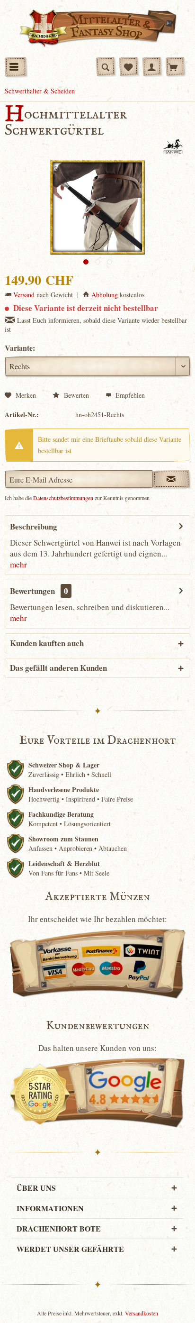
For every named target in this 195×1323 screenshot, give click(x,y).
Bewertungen (32, 591)
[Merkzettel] (128, 66)
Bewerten (75, 395)
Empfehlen (129, 395)
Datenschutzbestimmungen (63, 498)
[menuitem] (16, 67)
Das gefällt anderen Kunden (58, 668)
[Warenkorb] (175, 66)
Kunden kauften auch (47, 643)
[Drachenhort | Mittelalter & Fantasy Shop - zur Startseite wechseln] (98, 28)
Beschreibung (33, 526)
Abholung (104, 294)
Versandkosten (141, 1313)
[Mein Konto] (151, 66)
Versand (24, 294)
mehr (18, 564)
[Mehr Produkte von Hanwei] (173, 146)
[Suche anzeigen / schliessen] (105, 66)
